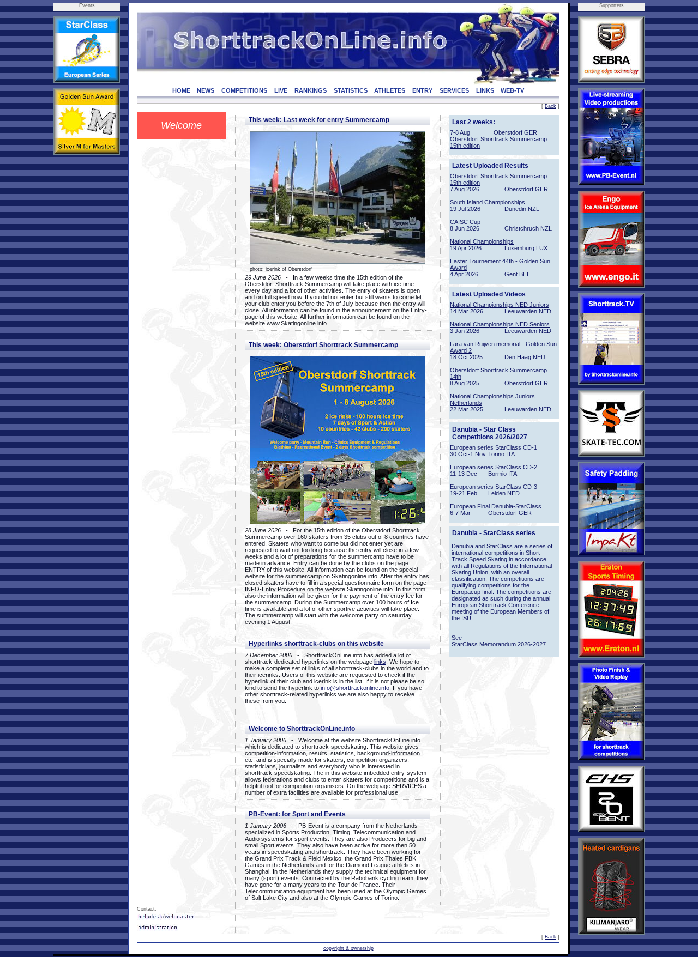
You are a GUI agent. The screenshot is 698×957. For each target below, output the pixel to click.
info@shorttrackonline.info (355, 688)
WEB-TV (512, 90)
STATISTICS (351, 90)
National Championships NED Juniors (499, 304)
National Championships (482, 241)
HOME (181, 90)
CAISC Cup (465, 222)
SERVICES (454, 90)
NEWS (205, 90)
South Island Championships (487, 202)
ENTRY (422, 90)
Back (550, 106)
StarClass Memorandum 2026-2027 (499, 644)
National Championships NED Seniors (500, 324)
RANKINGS (310, 90)
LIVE (280, 90)
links (380, 661)
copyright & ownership (348, 948)
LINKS (485, 90)
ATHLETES (389, 90)
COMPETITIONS (244, 90)
